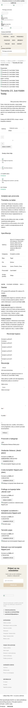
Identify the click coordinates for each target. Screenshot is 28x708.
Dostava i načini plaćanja (9, 653)
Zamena (5, 667)
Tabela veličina (7, 647)
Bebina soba (6, 638)
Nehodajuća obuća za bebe (10, 625)
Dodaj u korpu (6, 146)
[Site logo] (7, 6)
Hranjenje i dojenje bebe (9, 633)
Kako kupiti (6, 650)
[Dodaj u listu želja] (7, 527)
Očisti (10, 130)
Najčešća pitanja (7, 687)
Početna (3, 60)
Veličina (3, 128)
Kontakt (5, 684)
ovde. (23, 301)
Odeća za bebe (11, 60)
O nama (5, 682)
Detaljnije (3, 706)
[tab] (3, 284)
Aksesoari (5, 630)
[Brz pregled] (3, 527)
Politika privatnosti (7, 658)
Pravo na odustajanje (8, 672)
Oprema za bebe (7, 628)
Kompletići (21, 60)
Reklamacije (6, 670)
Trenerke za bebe (6, 62)
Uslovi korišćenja (7, 655)
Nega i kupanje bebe (8, 636)
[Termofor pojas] (6, 524)
